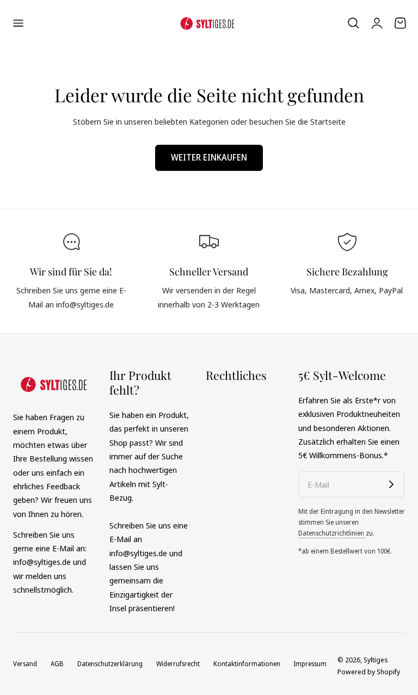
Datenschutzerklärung (110, 663)
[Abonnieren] (391, 484)
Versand (25, 663)
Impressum (310, 663)
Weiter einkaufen (209, 157)
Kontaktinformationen (246, 663)
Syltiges (376, 660)
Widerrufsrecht (178, 663)
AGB (57, 663)
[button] (18, 23)
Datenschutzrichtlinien (332, 533)
